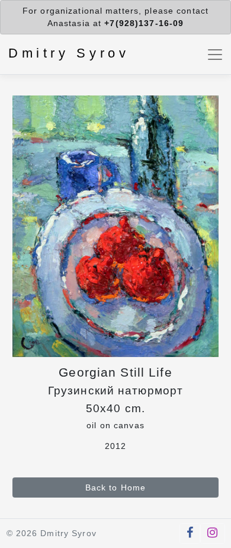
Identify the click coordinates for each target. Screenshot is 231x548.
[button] (189, 533)
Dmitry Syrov (68, 53)
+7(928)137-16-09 (144, 23)
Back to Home (115, 487)
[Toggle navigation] (215, 54)
